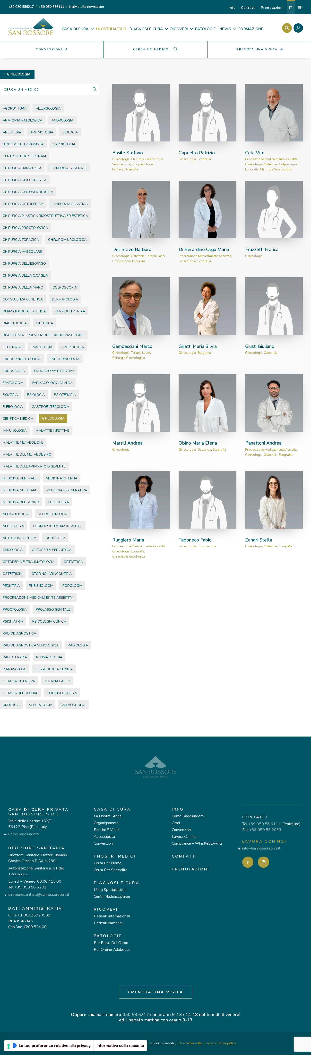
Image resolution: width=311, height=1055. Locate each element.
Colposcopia (288, 164)
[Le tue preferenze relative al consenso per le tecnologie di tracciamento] (8, 1046)
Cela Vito (255, 153)
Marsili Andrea (127, 443)
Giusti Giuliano (259, 346)
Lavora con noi (184, 836)
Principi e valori (107, 829)
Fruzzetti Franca (261, 249)
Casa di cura (112, 809)
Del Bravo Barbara (131, 249)
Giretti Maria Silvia (198, 346)
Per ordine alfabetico (112, 949)
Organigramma (106, 823)
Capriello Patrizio (197, 153)
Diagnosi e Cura (116, 883)
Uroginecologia (142, 164)
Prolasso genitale (125, 169)
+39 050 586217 (21, 6)
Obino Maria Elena (198, 443)
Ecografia (204, 159)
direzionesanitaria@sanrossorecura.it (38, 894)
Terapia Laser (155, 256)
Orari (176, 823)
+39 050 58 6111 (264, 824)
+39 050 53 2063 (265, 829)
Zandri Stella (258, 540)
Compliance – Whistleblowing (197, 843)
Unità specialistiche (110, 889)
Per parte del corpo (111, 942)
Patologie (108, 936)
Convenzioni (103, 843)
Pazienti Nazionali (108, 923)
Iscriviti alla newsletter (86, 6)
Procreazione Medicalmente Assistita (271, 159)
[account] (299, 28)
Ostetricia (270, 164)
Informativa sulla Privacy (195, 1043)
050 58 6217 (135, 1015)
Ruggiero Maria (128, 540)
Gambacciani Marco (132, 346)
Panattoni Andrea (263, 443)
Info (232, 7)
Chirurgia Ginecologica (147, 159)
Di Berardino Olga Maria (204, 249)
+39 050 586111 (51, 6)
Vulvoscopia (121, 164)
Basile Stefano (127, 153)
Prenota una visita (155, 992)
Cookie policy (226, 1043)
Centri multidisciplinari (112, 896)
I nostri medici (115, 856)
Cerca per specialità (110, 870)
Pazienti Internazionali (112, 916)
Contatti (248, 7)
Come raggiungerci (23, 834)
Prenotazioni (272, 7)
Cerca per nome (107, 863)
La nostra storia (107, 816)
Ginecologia (19, 74)
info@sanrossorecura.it (261, 848)
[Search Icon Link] (285, 28)
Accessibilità (104, 836)
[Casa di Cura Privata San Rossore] (30, 26)
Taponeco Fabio (195, 540)
